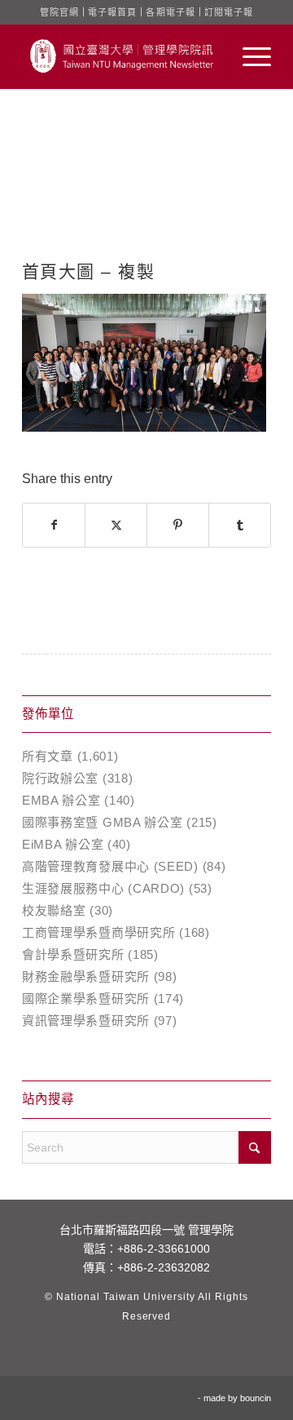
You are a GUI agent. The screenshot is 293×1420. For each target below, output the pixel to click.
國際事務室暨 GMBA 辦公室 (102, 822)
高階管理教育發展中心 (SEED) (110, 866)
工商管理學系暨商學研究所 (98, 932)
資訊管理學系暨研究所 (86, 1020)
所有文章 (47, 756)
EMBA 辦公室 (61, 800)
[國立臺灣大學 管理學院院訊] (121, 56)
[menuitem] (248, 56)
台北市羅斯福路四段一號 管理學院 (146, 1229)
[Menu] (248, 56)
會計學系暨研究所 (73, 954)
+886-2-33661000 (163, 1248)
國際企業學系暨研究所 (86, 998)
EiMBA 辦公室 (62, 844)
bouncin (255, 1398)
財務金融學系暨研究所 (86, 976)
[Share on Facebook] (54, 525)
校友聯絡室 (54, 910)
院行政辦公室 (60, 778)
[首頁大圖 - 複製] (146, 192)
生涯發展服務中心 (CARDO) (103, 888)
